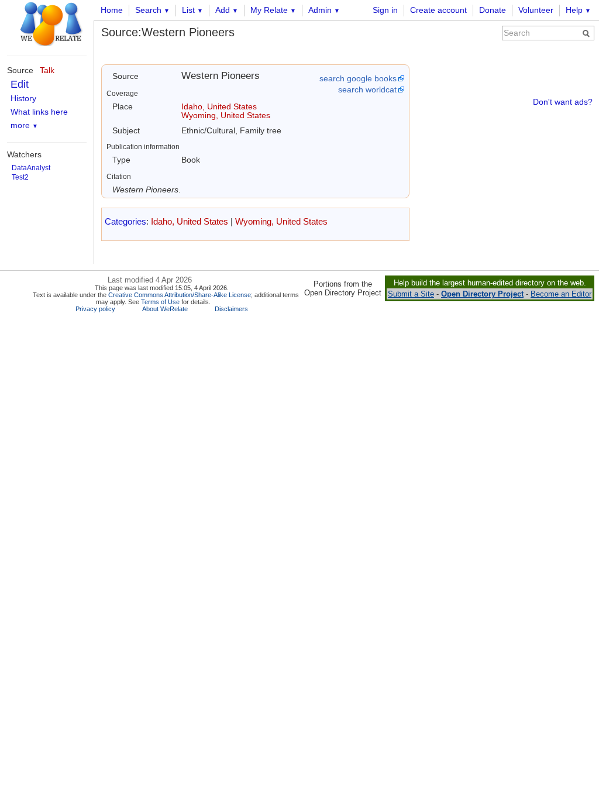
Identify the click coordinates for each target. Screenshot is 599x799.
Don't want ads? (563, 101)
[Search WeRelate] (586, 33)
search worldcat (367, 89)
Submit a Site (411, 294)
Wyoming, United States (225, 115)
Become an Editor (561, 294)
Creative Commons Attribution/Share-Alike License (179, 294)
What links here (39, 111)
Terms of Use (160, 301)
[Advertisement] (506, 191)
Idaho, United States (219, 106)
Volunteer (535, 10)
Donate (492, 10)
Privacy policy (95, 308)
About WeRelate (165, 308)
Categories (125, 221)
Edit (20, 84)
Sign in (385, 10)
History (23, 98)
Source (20, 70)
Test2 (20, 177)
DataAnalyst (31, 168)
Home (112, 10)
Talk (47, 70)
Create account (438, 10)
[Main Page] (44, 22)
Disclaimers (231, 308)
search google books (358, 78)
